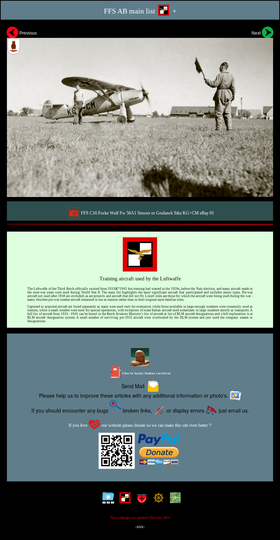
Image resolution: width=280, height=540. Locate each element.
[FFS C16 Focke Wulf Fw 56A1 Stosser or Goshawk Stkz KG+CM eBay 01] (140, 110)
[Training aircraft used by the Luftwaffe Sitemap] (106, 500)
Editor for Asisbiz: (145, 373)
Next (257, 33)
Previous (27, 33)
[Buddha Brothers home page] (157, 500)
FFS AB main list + (140, 11)
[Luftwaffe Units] (123, 500)
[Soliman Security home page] (140, 500)
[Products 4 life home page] (174, 500)
